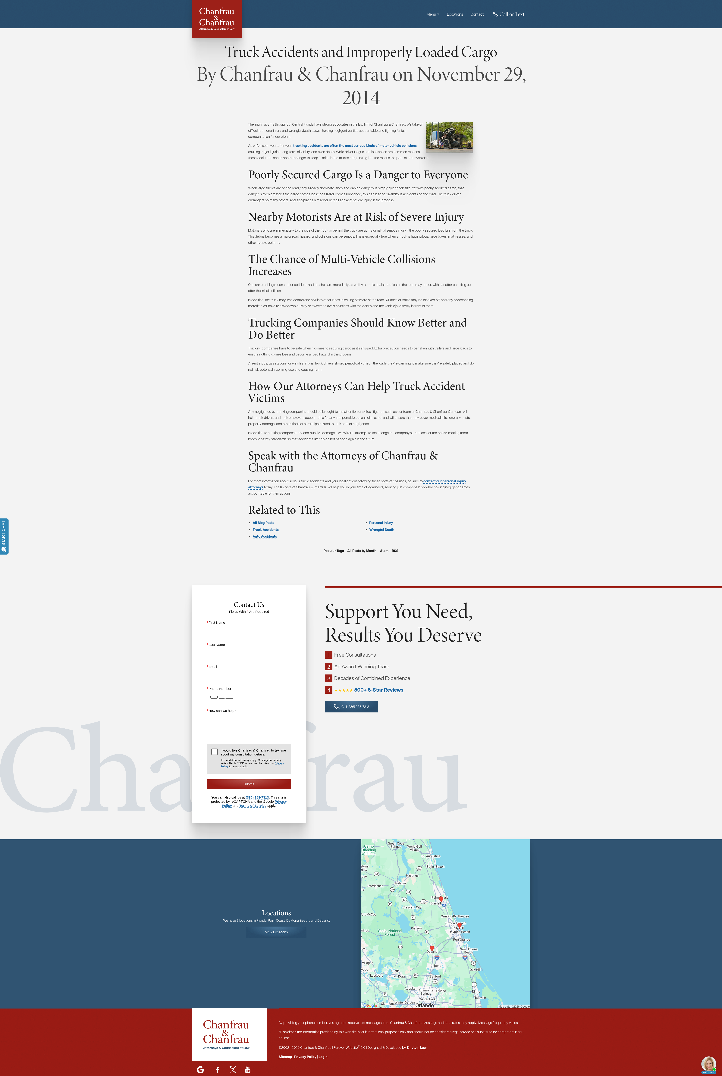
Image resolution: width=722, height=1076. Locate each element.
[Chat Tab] (361, 538)
